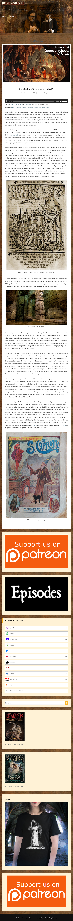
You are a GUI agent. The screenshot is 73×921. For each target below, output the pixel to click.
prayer (64, 425)
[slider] (64, 101)
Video (4, 16)
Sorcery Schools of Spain (36, 89)
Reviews (61, 10)
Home (4, 10)
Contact (11, 16)
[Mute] (61, 101)
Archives (11, 10)
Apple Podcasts (16, 107)
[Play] (7, 101)
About (19, 10)
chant (35, 425)
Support (26, 10)
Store (34, 10)
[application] (36, 101)
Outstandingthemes (50, 918)
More (47, 107)
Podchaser (37, 107)
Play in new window (16, 104)
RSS (43, 107)
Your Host (42, 10)
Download (27, 104)
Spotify (25, 107)
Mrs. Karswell (52, 10)
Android (30, 107)
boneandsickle (30, 93)
